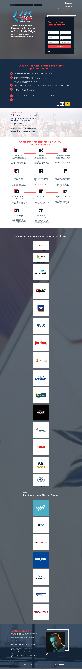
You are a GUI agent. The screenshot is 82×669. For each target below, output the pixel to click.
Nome (49, 29)
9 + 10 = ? (62, 39)
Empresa (50, 39)
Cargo (61, 34)
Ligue (68, 2)
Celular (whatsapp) (52, 34)
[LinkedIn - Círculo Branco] (49, 52)
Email (61, 29)
